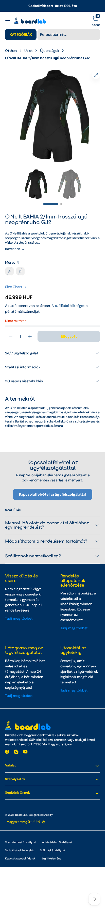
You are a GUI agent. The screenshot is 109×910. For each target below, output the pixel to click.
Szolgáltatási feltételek (19, 845)
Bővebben (12, 244)
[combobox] (69, 34)
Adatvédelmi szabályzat (57, 837)
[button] (7, 20)
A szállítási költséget (68, 300)
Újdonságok (49, 50)
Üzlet (28, 50)
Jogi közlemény (51, 853)
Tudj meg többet (19, 613)
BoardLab (21, 809)
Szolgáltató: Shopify (41, 809)
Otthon (11, 50)
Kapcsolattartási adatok (20, 853)
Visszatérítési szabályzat (20, 837)
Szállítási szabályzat (52, 845)
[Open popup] (21, 257)
